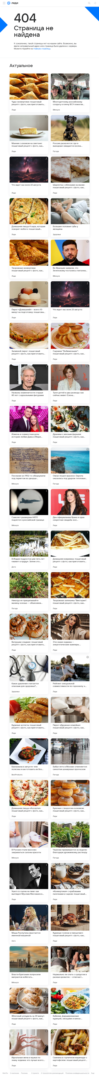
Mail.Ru (5, 1073)
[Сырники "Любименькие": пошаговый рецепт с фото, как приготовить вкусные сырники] (70, 342)
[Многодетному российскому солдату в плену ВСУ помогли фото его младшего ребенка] (70, 93)
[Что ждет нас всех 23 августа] (70, 300)
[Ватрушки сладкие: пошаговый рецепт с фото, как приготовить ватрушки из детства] (29, 633)
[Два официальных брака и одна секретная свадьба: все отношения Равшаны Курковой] (70, 508)
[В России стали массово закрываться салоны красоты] (29, 841)
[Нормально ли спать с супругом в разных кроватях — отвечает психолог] (70, 965)
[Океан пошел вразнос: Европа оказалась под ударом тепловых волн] (70, 467)
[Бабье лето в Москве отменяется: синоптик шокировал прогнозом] (70, 757)
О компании (14, 1073)
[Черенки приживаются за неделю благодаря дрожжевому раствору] (70, 841)
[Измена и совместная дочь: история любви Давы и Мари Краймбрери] (29, 425)
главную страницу (41, 48)
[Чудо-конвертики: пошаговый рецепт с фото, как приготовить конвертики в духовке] (29, 93)
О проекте (35, 1073)
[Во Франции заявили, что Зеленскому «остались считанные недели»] (70, 259)
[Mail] (8, 3)
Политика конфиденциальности (77, 1073)
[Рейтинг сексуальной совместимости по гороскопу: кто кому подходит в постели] (70, 674)
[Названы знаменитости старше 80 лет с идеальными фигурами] (29, 383)
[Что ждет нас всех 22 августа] (29, 176)
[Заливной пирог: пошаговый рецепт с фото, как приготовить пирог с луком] (29, 342)
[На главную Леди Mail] (14, 3)
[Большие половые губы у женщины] (70, 217)
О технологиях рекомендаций (52, 1073)
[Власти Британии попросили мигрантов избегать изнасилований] (29, 965)
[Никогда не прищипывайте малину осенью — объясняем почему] (29, 591)
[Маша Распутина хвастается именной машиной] (29, 924)
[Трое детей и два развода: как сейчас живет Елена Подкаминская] (70, 383)
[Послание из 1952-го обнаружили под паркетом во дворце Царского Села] (29, 467)
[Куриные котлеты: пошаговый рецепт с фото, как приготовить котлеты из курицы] (29, 716)
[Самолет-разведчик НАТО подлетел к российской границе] (29, 508)
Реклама (24, 1073)
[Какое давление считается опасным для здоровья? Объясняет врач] (29, 674)
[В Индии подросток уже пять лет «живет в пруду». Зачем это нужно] (29, 550)
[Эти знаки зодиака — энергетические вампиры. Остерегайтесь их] (70, 633)
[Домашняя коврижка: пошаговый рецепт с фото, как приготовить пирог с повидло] (70, 550)
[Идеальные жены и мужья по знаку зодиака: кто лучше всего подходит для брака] (29, 1048)
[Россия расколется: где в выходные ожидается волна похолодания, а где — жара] (70, 134)
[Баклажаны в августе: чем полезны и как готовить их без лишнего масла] (29, 757)
